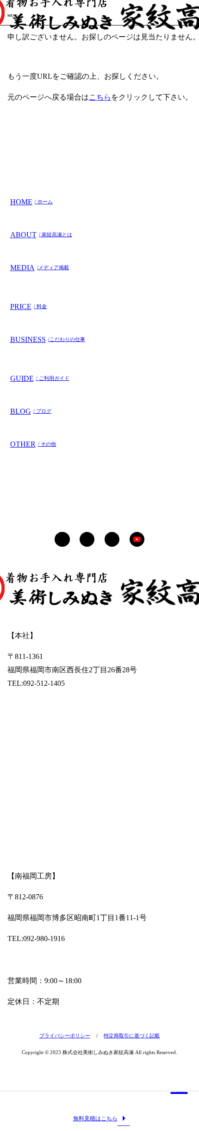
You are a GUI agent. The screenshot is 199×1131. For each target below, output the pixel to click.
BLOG (30, 411)
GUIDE (39, 378)
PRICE (28, 306)
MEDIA (39, 268)
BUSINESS (47, 339)
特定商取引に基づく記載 (132, 1035)
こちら (100, 97)
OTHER (33, 444)
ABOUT (41, 235)
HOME (31, 202)
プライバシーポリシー (64, 1035)
